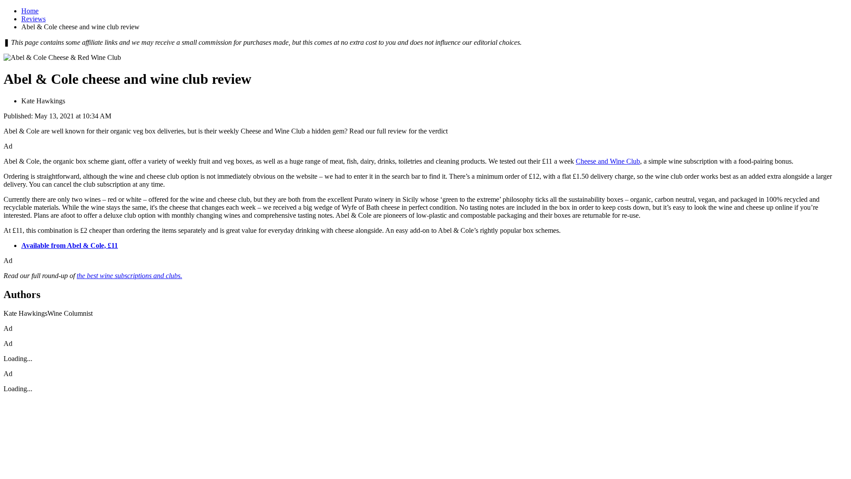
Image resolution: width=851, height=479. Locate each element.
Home (30, 11)
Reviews (33, 19)
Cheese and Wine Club (608, 161)
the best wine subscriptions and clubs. (129, 275)
